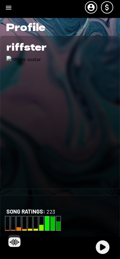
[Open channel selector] (14, 241)
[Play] (103, 247)
